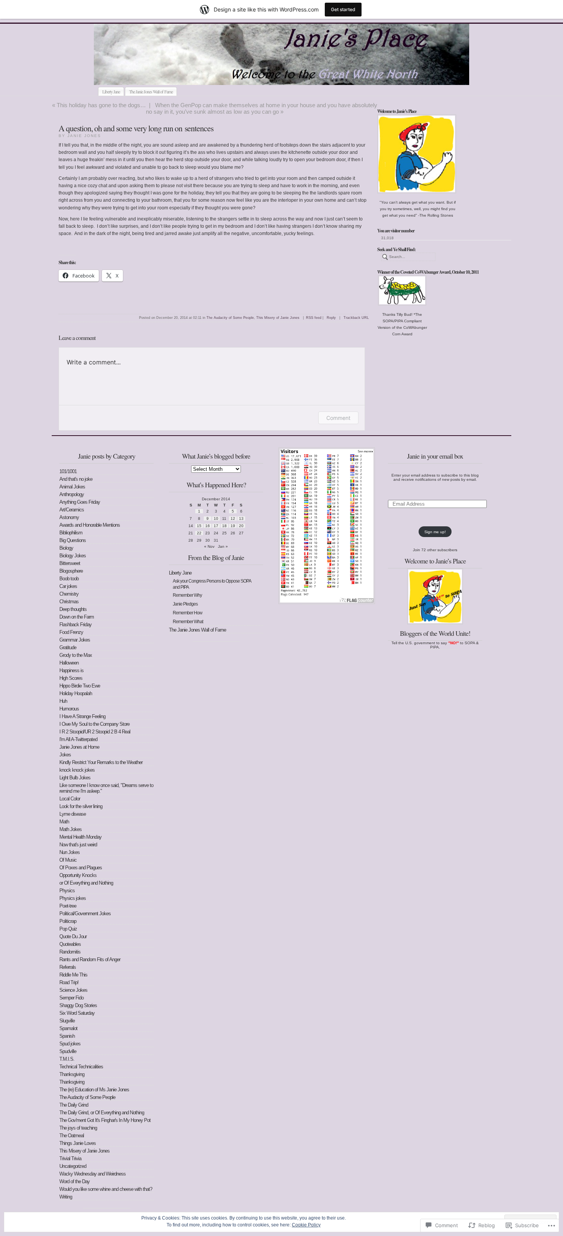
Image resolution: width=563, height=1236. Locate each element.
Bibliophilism (70, 533)
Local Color (69, 799)
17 (216, 526)
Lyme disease (72, 814)
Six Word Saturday (77, 1013)
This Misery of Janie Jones (278, 318)
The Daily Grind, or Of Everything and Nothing (101, 1112)
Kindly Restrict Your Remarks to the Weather (100, 762)
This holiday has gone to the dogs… (101, 105)
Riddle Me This (73, 975)
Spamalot (68, 1028)
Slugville (67, 1021)
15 (199, 526)
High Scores (70, 678)
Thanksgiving (71, 1074)
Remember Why (187, 595)
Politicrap (67, 921)
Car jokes (68, 586)
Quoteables (70, 944)
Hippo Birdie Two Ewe (79, 686)
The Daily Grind (73, 1105)
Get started (343, 9)
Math (64, 822)
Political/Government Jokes (85, 913)
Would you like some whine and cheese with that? (105, 1189)
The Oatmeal (71, 1135)
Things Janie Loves (77, 1143)
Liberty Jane (111, 91)
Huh (63, 701)
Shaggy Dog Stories (78, 1005)
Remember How (187, 613)
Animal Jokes (72, 487)
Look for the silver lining (80, 806)
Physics (67, 890)
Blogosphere (71, 571)
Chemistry (69, 594)
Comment (338, 418)
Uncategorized (72, 1166)
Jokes (65, 755)
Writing (65, 1197)
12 (233, 518)
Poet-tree (67, 906)
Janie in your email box (435, 455)
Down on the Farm (76, 617)
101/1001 (68, 471)
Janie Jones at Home (79, 747)
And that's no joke (75, 479)
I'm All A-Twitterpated (78, 739)
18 (224, 526)
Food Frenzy (71, 632)
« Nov (209, 546)
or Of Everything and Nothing (86, 883)
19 (233, 526)
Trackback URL (356, 318)
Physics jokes (72, 898)
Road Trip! (69, 982)
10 (216, 518)
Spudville (67, 1051)
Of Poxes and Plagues (80, 867)
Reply (331, 318)
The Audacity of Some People (230, 318)
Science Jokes (73, 990)
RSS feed (313, 318)
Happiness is (71, 670)
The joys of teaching (78, 1128)
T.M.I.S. (66, 1059)
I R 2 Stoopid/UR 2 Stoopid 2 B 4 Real (94, 732)
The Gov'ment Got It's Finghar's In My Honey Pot (105, 1120)
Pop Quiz (68, 929)
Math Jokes (70, 829)
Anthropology (71, 494)
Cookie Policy (306, 1225)
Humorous (69, 709)
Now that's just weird (78, 844)
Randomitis (69, 952)
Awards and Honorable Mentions (89, 525)
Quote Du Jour (73, 936)
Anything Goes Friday (79, 502)
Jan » (223, 546)
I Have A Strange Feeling (82, 716)
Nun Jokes (69, 852)
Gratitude (67, 647)
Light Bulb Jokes (74, 777)
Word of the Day (74, 1181)
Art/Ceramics (71, 510)
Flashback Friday (75, 624)
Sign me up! (435, 532)
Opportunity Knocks (78, 875)
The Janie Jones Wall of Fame (151, 91)
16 (207, 526)
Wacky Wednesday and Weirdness (92, 1174)
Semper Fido (71, 998)
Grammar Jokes (74, 640)
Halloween (69, 663)
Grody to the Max (75, 655)
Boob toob (69, 578)
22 (199, 533)
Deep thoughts (73, 609)
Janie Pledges (185, 604)
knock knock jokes (77, 770)
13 (241, 518)
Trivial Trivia (70, 1158)
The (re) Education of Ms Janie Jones (94, 1089)
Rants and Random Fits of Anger (89, 959)
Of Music (68, 860)
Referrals (67, 967)
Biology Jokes (72, 555)
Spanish (67, 1036)
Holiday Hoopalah (75, 693)
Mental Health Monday (80, 837)
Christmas (69, 601)
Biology (66, 548)
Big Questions (72, 540)
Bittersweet (69, 563)
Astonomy (69, 517)
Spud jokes (69, 1044)
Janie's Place (246, 76)
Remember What (188, 621)
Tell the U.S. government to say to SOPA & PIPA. (435, 645)
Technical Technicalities (81, 1066)
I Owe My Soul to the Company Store (94, 724)
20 (241, 526)
